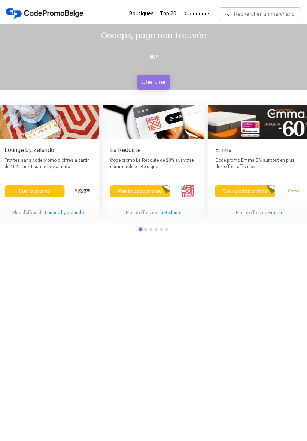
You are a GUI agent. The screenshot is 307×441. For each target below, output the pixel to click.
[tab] (145, 229)
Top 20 (168, 13)
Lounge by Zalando (64, 212)
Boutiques (141, 13)
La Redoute (169, 212)
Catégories (197, 13)
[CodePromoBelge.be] (44, 13)
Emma (275, 212)
